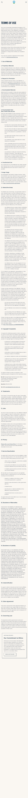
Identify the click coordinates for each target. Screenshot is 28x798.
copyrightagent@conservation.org (12, 387)
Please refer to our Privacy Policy (8, 444)
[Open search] (2, 2)
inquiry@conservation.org (12, 57)
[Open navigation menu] (26, 2)
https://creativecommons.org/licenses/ (11, 183)
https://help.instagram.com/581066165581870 (13, 324)
